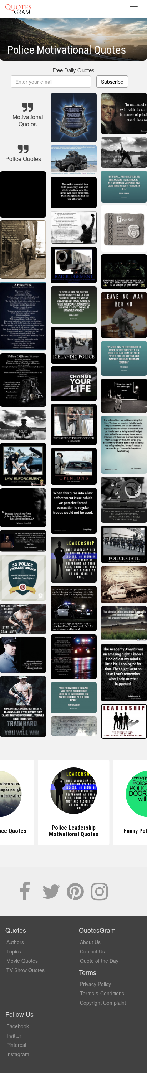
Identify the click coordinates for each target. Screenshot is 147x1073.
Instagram (17, 1054)
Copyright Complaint (103, 1002)
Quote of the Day (99, 960)
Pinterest (16, 1044)
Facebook (17, 1026)
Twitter (13, 1035)
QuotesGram (18, 9)
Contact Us (92, 951)
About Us (90, 942)
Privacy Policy (95, 983)
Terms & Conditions (102, 993)
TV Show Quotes (25, 970)
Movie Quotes (22, 960)
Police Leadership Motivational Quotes (73, 831)
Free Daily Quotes (73, 70)
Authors (15, 942)
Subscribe (112, 81)
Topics (13, 951)
